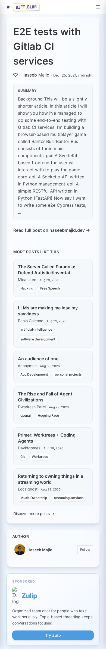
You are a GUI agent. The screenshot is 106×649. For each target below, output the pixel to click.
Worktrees (40, 457)
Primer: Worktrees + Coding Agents (47, 438)
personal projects (68, 374)
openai (25, 415)
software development (37, 339)
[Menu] (98, 7)
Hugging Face (48, 415)
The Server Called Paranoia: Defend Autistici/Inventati (46, 269)
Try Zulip (53, 635)
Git (22, 457)
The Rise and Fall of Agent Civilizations (45, 397)
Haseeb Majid (35, 75)
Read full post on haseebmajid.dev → (51, 230)
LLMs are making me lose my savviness (48, 310)
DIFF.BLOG (26, 7)
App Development (34, 374)
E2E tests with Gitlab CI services (47, 46)
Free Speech (50, 288)
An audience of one (38, 358)
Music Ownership (33, 498)
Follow (85, 549)
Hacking (26, 288)
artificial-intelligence (36, 329)
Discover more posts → (33, 513)
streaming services (68, 498)
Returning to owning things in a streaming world (50, 479)
